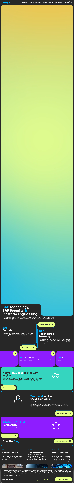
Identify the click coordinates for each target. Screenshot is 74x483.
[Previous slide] (2, 359)
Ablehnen (45, 479)
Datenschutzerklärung (40, 474)
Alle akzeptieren (63, 479)
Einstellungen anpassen (7, 479)
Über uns (24, 2)
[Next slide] (71, 359)
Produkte (37, 2)
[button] (55, 375)
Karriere (54, 2)
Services (31, 2)
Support (66, 2)
